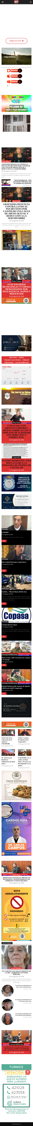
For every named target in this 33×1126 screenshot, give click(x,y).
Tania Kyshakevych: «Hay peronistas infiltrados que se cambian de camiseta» (22, 181)
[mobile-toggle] (2, 2)
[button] (31, 2)
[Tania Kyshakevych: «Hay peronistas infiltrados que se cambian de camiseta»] (6, 182)
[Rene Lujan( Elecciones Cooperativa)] (16, 552)
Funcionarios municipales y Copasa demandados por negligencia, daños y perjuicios (16, 289)
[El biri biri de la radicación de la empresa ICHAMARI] (8, 732)
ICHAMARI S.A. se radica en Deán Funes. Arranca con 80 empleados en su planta (24, 761)
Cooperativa (16, 457)
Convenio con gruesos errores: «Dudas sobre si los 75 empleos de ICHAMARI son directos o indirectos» (16, 431)
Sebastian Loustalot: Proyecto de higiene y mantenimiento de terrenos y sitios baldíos (16, 879)
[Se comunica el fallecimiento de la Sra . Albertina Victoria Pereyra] (16, 957)
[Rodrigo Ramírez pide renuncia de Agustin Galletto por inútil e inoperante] (16, 676)
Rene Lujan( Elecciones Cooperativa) (14, 562)
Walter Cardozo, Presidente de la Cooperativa (23, 740)
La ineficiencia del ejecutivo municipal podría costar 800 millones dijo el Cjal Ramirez (16, 1048)
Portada (5, 529)
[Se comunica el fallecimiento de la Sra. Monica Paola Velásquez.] (8, 1019)
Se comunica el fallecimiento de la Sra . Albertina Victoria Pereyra (16, 972)
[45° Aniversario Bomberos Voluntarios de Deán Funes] (8, 752)
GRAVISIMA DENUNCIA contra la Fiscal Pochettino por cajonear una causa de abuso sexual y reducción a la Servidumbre (16, 166)
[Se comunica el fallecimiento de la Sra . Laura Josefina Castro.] (8, 991)
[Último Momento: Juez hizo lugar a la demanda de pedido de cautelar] (16, 450)
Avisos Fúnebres (16, 968)
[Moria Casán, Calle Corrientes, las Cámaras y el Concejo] (16, 648)
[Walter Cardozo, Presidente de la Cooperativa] (24, 732)
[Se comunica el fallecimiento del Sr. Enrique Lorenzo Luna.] (8, 1005)
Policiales (5, 589)
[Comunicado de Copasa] (16, 615)
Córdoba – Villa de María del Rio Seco (14, 592)
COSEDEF (5, 532)
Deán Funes (6, 161)
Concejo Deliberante (9, 655)
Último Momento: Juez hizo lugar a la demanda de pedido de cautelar (16, 464)
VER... (4, 541)
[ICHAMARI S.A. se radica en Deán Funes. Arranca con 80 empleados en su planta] (24, 752)
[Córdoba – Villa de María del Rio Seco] (16, 582)
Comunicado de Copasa (9, 625)
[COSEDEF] (16, 522)
